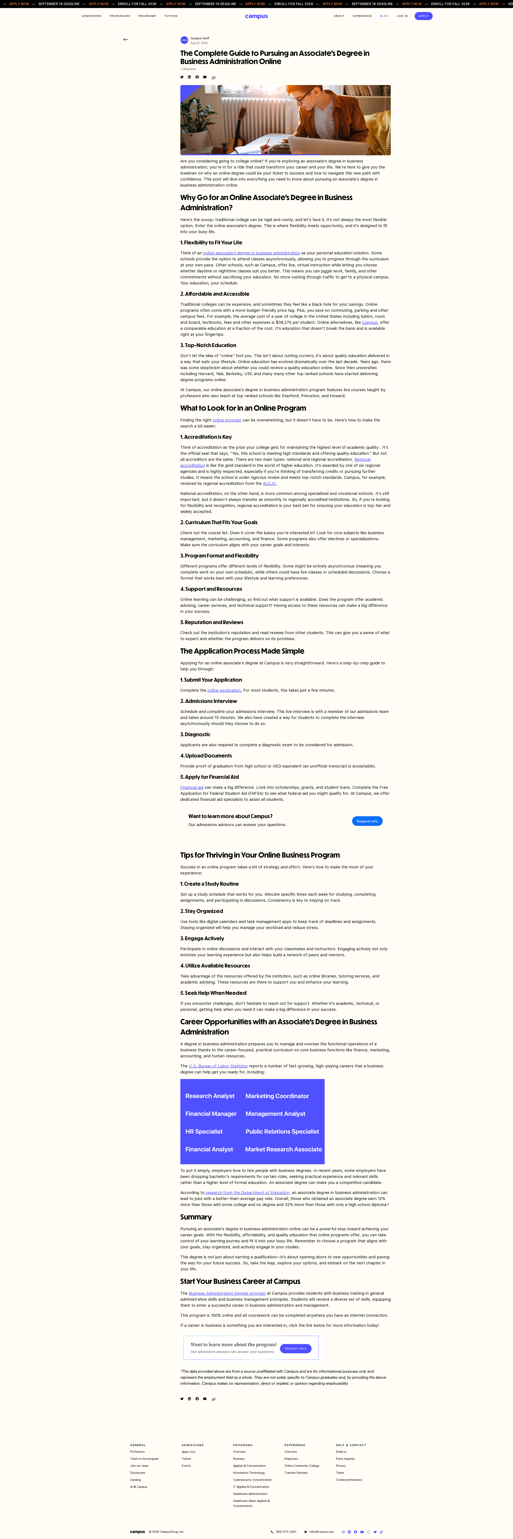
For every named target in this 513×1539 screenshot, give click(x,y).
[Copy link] (213, 78)
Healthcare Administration (250, 1493)
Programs (147, 15)
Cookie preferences (349, 1479)
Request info (367, 821)
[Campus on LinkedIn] (349, 1532)
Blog (384, 15)
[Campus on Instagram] (343, 1532)
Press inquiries (345, 1458)
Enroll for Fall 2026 (137, 4)
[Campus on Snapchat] (368, 1532)
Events (186, 1465)
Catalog (135, 1479)
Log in (402, 15)
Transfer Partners (296, 1472)
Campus (256, 17)
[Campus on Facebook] (355, 1532)
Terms (340, 1472)
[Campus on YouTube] (362, 1532)
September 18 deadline (59, 4)
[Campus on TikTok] (381, 1532)
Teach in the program (144, 1458)
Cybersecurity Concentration (252, 1479)
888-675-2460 (285, 1531)
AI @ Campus (138, 1486)
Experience (362, 15)
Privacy (341, 1465)
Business (239, 1458)
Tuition (171, 15)
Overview (239, 1451)
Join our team (139, 1465)
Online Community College (302, 1465)
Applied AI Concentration (249, 1465)
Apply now (188, 1451)
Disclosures (137, 1472)
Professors (120, 15)
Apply (424, 15)
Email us (341, 1451)
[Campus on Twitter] (375, 1532)
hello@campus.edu (321, 1531)
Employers (291, 1458)
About (339, 15)
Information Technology (249, 1472)
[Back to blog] (125, 39)
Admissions (92, 15)
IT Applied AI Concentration (251, 1486)
